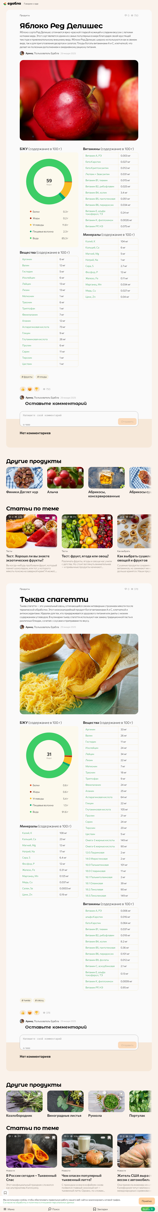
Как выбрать (123, 551)
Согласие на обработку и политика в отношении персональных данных (38, 1202)
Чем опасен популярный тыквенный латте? (82, 1177)
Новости (10, 1170)
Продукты (25, 15)
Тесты (9, 551)
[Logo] (12, 3)
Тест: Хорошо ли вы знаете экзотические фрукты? (28, 558)
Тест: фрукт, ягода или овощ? (85, 556)
